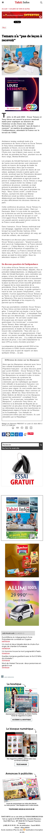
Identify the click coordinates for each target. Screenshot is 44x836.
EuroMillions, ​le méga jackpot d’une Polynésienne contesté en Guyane (17, 638)
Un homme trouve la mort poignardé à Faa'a (21, 651)
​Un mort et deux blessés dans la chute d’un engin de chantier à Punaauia (20, 645)
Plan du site (18, 830)
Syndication (30, 830)
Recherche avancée (10, 448)
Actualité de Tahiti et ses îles (19, 9)
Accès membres (6, 830)
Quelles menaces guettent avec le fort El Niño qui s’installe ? (22, 657)
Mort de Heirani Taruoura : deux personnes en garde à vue (21, 664)
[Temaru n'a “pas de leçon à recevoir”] (22, 46)
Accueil (4, 9)
